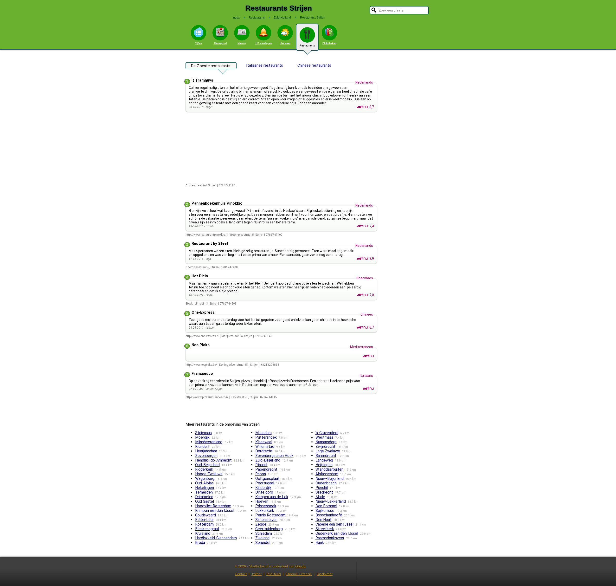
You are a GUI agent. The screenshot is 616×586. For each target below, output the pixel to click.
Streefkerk (324, 529)
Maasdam (263, 432)
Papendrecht (266, 469)
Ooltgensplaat (267, 478)
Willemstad (264, 446)
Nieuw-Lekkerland (330, 501)
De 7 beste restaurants (210, 66)
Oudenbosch (326, 483)
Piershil (321, 487)
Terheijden (204, 492)
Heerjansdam (206, 451)
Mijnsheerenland (208, 442)
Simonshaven (266, 519)
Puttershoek (266, 437)
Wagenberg (204, 478)
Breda (200, 542)
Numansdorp (326, 442)
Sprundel (262, 542)
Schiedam (263, 533)
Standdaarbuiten (329, 469)
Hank (319, 542)
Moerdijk (202, 437)
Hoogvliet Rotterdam (213, 506)
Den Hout (323, 519)
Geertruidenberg (269, 529)
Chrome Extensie (299, 574)
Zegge (260, 524)
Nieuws (241, 43)
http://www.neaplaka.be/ (201, 364)
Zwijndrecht (325, 446)
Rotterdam (204, 524)
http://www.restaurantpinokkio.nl (207, 234)
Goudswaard (205, 515)
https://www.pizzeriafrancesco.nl (207, 397)
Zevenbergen (206, 455)
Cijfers (198, 43)
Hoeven (261, 501)
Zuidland (262, 538)
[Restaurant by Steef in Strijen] (362, 258)
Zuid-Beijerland (267, 460)
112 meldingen (263, 43)
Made (320, 497)
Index (236, 17)
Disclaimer (325, 574)
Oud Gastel (204, 501)
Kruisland (202, 533)
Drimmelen (204, 497)
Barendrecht (325, 455)
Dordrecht (264, 451)
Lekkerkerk (264, 510)
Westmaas (324, 437)
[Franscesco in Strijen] (368, 389)
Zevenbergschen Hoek (274, 455)
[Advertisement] (282, 148)
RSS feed (273, 574)
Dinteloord (264, 492)
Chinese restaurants (314, 65)
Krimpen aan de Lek (271, 497)
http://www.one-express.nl (202, 336)
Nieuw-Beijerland (329, 478)
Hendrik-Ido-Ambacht (213, 460)
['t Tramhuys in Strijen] (362, 107)
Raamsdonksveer (329, 538)
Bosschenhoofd (328, 515)
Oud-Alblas (204, 483)
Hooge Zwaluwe (209, 474)
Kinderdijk (263, 487)
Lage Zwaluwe (327, 451)
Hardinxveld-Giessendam (216, 538)
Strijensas (203, 432)
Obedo (300, 566)
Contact (241, 574)
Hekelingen (204, 487)
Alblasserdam (326, 474)
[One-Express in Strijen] (362, 327)
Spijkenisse (324, 510)
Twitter (256, 574)
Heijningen (324, 464)
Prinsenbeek (265, 506)
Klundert (202, 446)
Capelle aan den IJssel (334, 524)
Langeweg (324, 460)
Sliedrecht (324, 492)
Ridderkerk (204, 469)
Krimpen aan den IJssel (214, 510)
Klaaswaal (263, 442)
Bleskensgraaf (207, 529)
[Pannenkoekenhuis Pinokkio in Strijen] (362, 226)
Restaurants (307, 45)
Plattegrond (220, 43)
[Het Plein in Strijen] (362, 295)
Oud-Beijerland (207, 464)
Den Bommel (326, 506)
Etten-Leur (204, 519)
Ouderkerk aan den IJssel (336, 533)
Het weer (285, 43)
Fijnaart (261, 464)
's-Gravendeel (326, 432)
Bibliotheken (329, 43)
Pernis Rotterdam (270, 515)
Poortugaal (264, 483)
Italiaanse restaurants (264, 65)
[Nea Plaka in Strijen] (368, 356)
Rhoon (260, 474)
